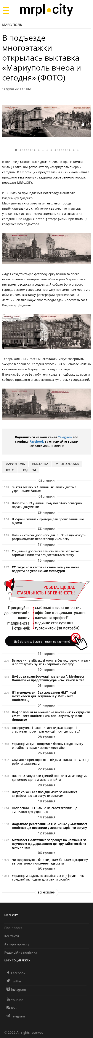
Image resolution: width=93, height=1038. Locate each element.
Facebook (36, 441)
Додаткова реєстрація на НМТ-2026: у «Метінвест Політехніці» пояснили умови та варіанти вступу (49, 825)
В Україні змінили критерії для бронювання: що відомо (48, 521)
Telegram (65, 437)
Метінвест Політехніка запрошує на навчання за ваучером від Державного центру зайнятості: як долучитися (49, 843)
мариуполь (15, 464)
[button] (86, 122)
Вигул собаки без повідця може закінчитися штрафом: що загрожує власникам (44, 793)
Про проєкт (13, 928)
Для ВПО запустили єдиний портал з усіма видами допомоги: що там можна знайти (50, 777)
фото (9, 470)
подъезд (29, 470)
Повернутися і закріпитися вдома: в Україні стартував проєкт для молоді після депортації (46, 729)
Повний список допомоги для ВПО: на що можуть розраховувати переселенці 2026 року (48, 537)
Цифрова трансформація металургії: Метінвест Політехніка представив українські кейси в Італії (49, 678)
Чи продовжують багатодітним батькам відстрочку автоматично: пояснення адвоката (50, 861)
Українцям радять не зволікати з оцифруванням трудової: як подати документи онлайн (48, 877)
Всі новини (46, 892)
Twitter (16, 981)
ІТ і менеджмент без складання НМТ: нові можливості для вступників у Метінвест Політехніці (44, 696)
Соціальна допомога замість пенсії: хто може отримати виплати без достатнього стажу (45, 553)
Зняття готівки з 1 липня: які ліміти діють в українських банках (44, 489)
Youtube (17, 1000)
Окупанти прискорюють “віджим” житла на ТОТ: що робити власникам (50, 761)
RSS (13, 1008)
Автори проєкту (16, 944)
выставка (40, 464)
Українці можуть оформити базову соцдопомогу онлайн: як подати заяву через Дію (47, 745)
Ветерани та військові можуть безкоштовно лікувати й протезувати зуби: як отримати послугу (51, 662)
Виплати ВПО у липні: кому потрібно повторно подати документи (47, 505)
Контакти (11, 936)
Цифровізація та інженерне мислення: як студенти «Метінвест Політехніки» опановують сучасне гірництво (51, 715)
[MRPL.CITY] (46, 10)
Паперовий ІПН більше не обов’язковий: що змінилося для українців (44, 809)
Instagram (18, 989)
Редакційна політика (20, 952)
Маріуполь (12, 24)
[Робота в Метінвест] (46, 614)
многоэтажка (67, 464)
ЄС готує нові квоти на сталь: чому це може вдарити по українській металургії (45, 569)
